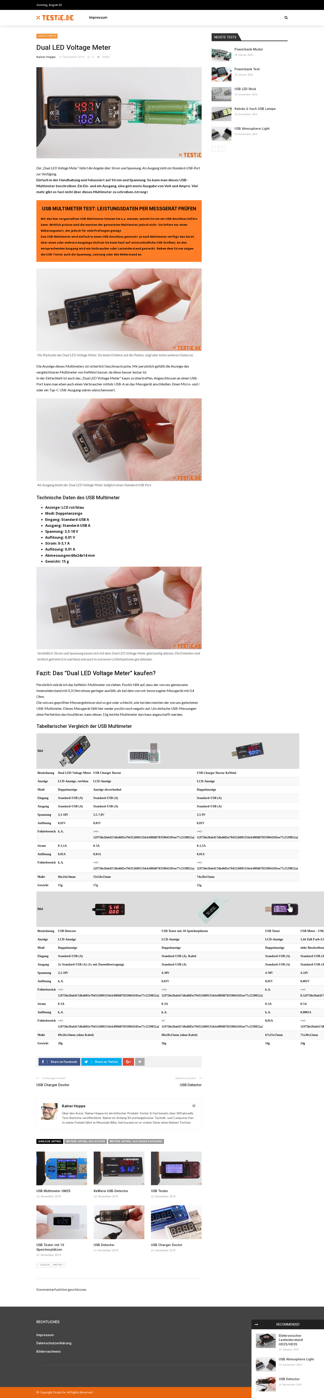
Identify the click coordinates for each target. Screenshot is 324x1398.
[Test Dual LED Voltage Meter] (74, 750)
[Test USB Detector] (108, 909)
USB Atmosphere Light (296, 1359)
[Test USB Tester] (281, 909)
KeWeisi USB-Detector (111, 1191)
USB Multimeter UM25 (53, 1191)
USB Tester (159, 1191)
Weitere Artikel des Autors (85, 1141)
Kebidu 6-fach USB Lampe (255, 109)
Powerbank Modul (249, 49)
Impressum (98, 17)
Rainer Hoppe (46, 57)
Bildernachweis (48, 1352)
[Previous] (215, 148)
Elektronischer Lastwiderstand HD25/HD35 (291, 1340)
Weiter (57, 1264)
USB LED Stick (245, 89)
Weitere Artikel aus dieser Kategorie (136, 1141)
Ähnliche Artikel (49, 1141)
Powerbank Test (247, 69)
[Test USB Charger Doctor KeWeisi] (247, 750)
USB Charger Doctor (52, 1085)
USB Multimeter (46, 35)
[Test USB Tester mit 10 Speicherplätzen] (212, 909)
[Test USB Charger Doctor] (143, 750)
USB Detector (191, 1085)
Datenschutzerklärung (53, 1343)
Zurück (45, 1264)
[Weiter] (222, 148)
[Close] (256, 1324)
